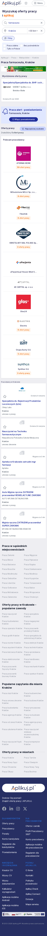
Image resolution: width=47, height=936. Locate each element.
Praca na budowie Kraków (32, 716)
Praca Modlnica (30, 574)
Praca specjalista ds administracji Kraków (33, 636)
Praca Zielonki (8, 555)
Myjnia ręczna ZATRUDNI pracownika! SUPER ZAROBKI (21, 524)
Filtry (10, 38)
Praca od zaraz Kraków (12, 722)
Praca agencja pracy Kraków (33, 723)
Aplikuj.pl (4, 58)
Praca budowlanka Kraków (10, 709)
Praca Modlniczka (9, 574)
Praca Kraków (8, 758)
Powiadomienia (9, 852)
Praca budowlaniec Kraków (10, 622)
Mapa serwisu (32, 904)
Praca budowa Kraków (33, 700)
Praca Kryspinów (31, 578)
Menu (40, 3)
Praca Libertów (8, 583)
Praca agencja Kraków (11, 715)
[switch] (23, 119)
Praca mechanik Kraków (34, 666)
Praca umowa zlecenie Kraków (12, 701)
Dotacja (29, 899)
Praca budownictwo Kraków (32, 694)
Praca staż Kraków (10, 693)
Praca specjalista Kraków (31, 615)
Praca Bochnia (30, 771)
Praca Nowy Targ (31, 767)
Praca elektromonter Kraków (11, 660)
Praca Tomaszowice (32, 583)
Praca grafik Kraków (10, 635)
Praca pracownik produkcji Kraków (31, 629)
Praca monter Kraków (11, 643)
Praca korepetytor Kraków (32, 743)
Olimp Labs (6, 407)
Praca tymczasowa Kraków (32, 709)
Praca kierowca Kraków (12, 652)
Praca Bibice (7, 560)
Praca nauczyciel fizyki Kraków (12, 743)
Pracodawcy (8, 828)
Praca (13, 58)
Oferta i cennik (33, 826)
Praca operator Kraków (12, 628)
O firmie (29, 870)
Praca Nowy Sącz (9, 762)
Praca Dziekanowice (33, 569)
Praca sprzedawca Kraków (32, 653)
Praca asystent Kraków (12, 647)
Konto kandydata (10, 839)
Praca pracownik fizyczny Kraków (9, 667)
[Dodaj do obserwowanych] (4, 396)
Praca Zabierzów (9, 597)
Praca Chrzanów (9, 767)
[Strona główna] (11, 3)
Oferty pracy (8, 823)
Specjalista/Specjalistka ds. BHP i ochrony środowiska (23, 82)
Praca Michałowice (10, 592)
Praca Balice (29, 588)
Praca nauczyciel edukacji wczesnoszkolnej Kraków (31, 733)
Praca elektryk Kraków (33, 643)
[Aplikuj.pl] (23, 788)
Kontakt (29, 875)
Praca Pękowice (31, 560)
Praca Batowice (9, 564)
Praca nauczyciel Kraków (9, 615)
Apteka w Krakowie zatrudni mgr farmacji (19, 463)
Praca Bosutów (8, 569)
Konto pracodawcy (35, 839)
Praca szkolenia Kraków (12, 729)
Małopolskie (24, 58)
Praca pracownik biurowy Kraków (9, 675)
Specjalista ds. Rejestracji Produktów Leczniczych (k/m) (21, 402)
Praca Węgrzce (30, 555)
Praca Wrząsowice (32, 592)
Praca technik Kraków (33, 647)
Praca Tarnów (30, 758)
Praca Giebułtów (9, 578)
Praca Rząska (30, 564)
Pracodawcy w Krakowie (10, 382)
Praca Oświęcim (31, 762)
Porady (5, 833)
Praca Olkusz (7, 771)
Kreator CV (7, 870)
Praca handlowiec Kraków (31, 660)
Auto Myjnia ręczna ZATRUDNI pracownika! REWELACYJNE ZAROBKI (21, 494)
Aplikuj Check (32, 889)
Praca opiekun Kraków (33, 674)
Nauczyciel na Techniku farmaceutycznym (14, 433)
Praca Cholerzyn (31, 597)
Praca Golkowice (9, 588)
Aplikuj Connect (33, 894)
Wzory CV (7, 875)
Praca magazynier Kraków (31, 622)
